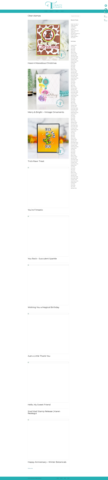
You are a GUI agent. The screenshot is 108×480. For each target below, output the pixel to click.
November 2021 (74, 126)
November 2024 (74, 75)
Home (45, 11)
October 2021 (74, 128)
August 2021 (73, 131)
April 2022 (73, 119)
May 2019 (73, 169)
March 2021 (73, 138)
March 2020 (73, 155)
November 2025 (74, 58)
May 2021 (73, 135)
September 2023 (74, 95)
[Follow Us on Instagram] (77, 478)
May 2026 (73, 49)
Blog (57, 11)
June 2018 (73, 185)
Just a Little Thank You (39, 356)
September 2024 (74, 78)
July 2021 (73, 132)
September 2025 (74, 61)
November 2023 (74, 92)
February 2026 (74, 53)
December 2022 (74, 108)
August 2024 (73, 79)
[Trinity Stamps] (54, 4)
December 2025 (74, 56)
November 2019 (74, 161)
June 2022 (73, 116)
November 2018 (74, 178)
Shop (62, 11)
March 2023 (73, 103)
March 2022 (73, 121)
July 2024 (73, 81)
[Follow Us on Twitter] (74, 478)
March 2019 (73, 172)
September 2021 (74, 129)
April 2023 (73, 102)
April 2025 (73, 68)
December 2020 (74, 142)
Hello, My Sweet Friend (39, 404)
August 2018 (73, 182)
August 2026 (73, 45)
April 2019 (73, 171)
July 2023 (73, 98)
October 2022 (74, 111)
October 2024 (74, 76)
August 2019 (73, 165)
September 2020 (74, 146)
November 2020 (74, 143)
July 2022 (73, 115)
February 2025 (74, 71)
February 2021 (74, 139)
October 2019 (74, 162)
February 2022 (74, 122)
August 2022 (73, 113)
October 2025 (74, 59)
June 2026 (73, 48)
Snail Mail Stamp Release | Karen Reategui (44, 412)
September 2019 (74, 163)
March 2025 (73, 69)
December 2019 (74, 159)
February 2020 (74, 156)
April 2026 (73, 51)
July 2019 (73, 166)
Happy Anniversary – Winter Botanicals (47, 462)
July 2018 (73, 184)
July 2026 (73, 46)
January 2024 (74, 89)
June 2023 (73, 99)
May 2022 (73, 118)
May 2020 (73, 152)
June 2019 (73, 168)
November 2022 (74, 109)
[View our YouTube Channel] (75, 478)
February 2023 (74, 105)
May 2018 (73, 186)
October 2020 (74, 145)
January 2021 (73, 141)
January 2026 (74, 55)
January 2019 (73, 175)
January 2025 (73, 72)
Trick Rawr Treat (36, 161)
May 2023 (73, 101)
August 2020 (73, 148)
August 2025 (73, 62)
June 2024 (73, 82)
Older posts (30, 468)
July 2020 (73, 149)
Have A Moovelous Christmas (42, 63)
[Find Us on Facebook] (72, 478)
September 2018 (74, 181)
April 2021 (73, 136)
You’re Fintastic (35, 210)
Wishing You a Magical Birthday (43, 307)
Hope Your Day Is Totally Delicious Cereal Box (74, 25)
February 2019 (74, 174)
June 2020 (73, 151)
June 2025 (73, 65)
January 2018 (74, 188)
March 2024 (73, 86)
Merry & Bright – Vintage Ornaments (46, 112)
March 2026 (73, 52)
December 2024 (74, 73)
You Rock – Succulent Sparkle (42, 258)
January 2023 (74, 106)
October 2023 (74, 93)
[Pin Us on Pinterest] (79, 478)
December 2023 (74, 91)
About (51, 11)
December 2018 (74, 176)
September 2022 (74, 112)
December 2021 (74, 125)
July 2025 (73, 63)
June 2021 (73, 133)
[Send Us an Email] (70, 478)
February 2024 (74, 88)
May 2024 (73, 83)
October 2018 (74, 179)
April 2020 (73, 153)
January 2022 (74, 123)
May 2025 (73, 66)
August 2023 (73, 96)
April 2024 (73, 85)
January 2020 (74, 158)
